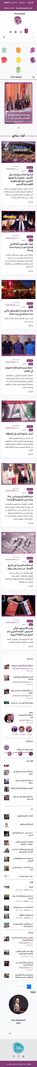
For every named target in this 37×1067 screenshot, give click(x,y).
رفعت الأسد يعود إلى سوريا (25, 801)
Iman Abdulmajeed (23, 702)
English (6, 3)
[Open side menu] (33, 77)
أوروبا (31, 240)
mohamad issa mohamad (21, 676)
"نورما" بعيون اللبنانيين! (26, 868)
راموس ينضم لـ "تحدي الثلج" (25, 750)
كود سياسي (30, 167)
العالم (30, 170)
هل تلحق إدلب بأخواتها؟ (26, 909)
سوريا (31, 430)
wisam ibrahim (10, 305)
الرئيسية (29, 3)
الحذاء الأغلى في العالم (26, 816)
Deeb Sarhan (10, 169)
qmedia (26, 895)
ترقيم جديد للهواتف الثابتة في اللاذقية (22, 783)
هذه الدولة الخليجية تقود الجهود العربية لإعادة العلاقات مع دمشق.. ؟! (20, 115)
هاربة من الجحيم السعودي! (25, 876)
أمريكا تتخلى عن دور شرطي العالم (23, 902)
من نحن (13, 3)
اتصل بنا (21, 3)
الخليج (30, 492)
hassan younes (10, 238)
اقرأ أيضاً (30, 202)
